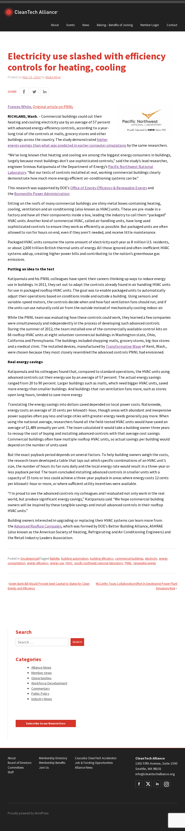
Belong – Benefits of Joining (115, 25)
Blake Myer (53, 77)
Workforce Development (49, 683)
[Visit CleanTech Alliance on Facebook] (139, 784)
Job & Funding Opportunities (94, 763)
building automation (74, 558)
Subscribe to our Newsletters (46, 723)
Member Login (149, 25)
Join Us (44, 768)
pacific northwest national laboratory (98, 563)
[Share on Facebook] (24, 91)
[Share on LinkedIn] (44, 91)
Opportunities (41, 678)
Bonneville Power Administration (41, 193)
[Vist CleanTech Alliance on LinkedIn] (157, 784)
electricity (151, 558)
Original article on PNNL (53, 106)
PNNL (128, 563)
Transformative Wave (123, 346)
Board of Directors (19, 763)
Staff (10, 772)
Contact (172, 25)
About (55, 25)
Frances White (19, 106)
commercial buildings (129, 558)
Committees (16, 768)
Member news (41, 673)
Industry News (41, 699)
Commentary (40, 688)
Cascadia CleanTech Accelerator (96, 758)
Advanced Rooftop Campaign (37, 526)
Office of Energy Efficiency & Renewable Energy (108, 187)
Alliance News (41, 667)
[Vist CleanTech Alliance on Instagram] (166, 784)
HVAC (69, 563)
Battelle (54, 558)
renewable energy (144, 563)
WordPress (41, 813)
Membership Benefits (52, 763)
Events (70, 25)
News (85, 25)
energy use (57, 563)
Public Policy (40, 693)
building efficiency (101, 558)
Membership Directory (53, 758)
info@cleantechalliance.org (155, 774)
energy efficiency (37, 563)
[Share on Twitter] (34, 91)
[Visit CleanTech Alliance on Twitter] (148, 784)
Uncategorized (30, 558)
